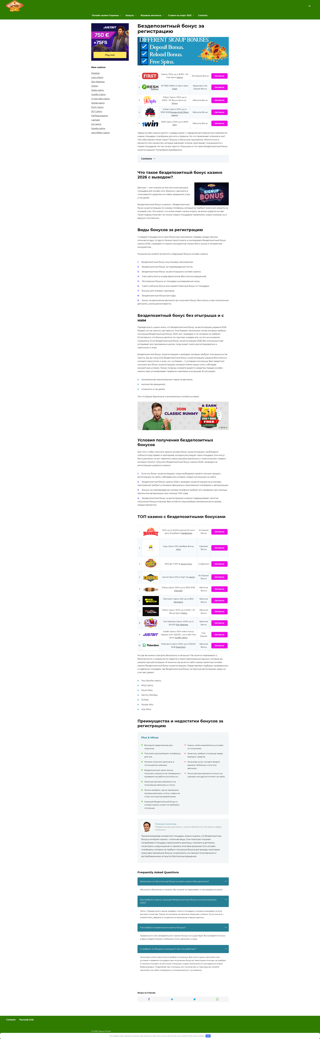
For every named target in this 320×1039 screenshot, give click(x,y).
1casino (179, 77)
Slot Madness (182, 625)
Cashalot (95, 120)
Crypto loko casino (100, 99)
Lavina (192, 577)
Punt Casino (97, 107)
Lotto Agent (97, 77)
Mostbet (95, 73)
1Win (174, 125)
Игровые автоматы (151, 15)
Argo (178, 549)
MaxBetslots (186, 533)
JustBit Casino (181, 638)
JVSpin (175, 103)
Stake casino (97, 90)
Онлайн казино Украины (105, 15)
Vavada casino (98, 128)
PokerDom (181, 647)
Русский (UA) (26, 1020)
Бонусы (130, 15)
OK (208, 1036)
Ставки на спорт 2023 (179, 15)
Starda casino (98, 103)
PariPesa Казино (99, 116)
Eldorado (178, 591)
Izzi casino (96, 124)
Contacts (203, 15)
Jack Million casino (100, 132)
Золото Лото (186, 564)
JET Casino (96, 111)
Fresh (174, 89)
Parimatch (178, 602)
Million (184, 613)
